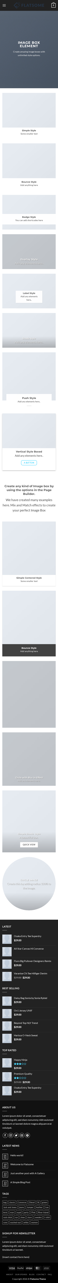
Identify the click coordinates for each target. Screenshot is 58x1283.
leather (39, 1207)
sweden (38, 1217)
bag (4, 1202)
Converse (22, 1202)
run (16, 1217)
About (9, 1274)
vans (5, 1222)
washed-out (15, 1222)
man (12, 1212)
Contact (41, 1274)
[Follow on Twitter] (16, 1135)
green (44, 1202)
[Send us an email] (21, 1135)
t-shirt (47, 1217)
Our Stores (21, 1274)
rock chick (7, 1217)
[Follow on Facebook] (5, 1135)
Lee (47, 1207)
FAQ (50, 1274)
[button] (4, 5)
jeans (21, 1207)
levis (5, 1212)
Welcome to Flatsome (22, 1164)
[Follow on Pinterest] (27, 1135)
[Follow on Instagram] (10, 1135)
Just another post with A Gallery (27, 1173)
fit (38, 1202)
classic (12, 1202)
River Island (43, 1212)
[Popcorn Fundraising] (29, 5)
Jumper (30, 1207)
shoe (23, 1217)
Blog (31, 1274)
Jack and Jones (10, 1207)
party (26, 1212)
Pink (33, 1212)
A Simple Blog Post (20, 1182)
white (26, 1222)
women (34, 1222)
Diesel (32, 1202)
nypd (19, 1212)
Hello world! (17, 1155)
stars (30, 1217)
